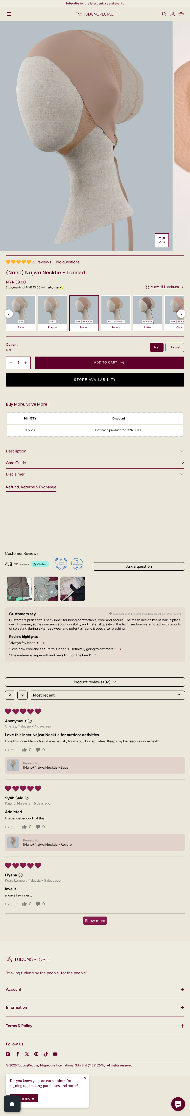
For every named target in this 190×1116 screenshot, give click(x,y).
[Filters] (22, 695)
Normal (174, 347)
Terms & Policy (19, 1025)
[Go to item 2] (46, 589)
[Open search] (10, 695)
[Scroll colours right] (181, 313)
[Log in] (173, 14)
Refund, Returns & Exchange (31, 487)
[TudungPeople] (95, 14)
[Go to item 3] (72, 589)
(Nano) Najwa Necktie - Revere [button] (47, 844)
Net (157, 347)
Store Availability (95, 380)
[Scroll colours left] (8, 313)
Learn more (24, 1098)
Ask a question (139, 566)
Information (16, 1007)
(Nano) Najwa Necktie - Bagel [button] (46, 767)
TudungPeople (27, 1065)
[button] (164, 14)
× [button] (85, 1078)
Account (13, 989)
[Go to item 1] (19, 589)
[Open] (12, 1103)
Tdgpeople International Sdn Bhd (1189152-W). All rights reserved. (86, 1065)
